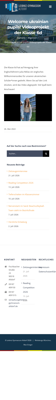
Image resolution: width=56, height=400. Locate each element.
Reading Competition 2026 (20, 182)
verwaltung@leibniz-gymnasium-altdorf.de (13, 303)
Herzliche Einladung (17, 222)
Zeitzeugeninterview (17, 171)
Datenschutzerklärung (45, 271)
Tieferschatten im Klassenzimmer (23, 194)
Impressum (44, 267)
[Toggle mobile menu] (50, 6)
